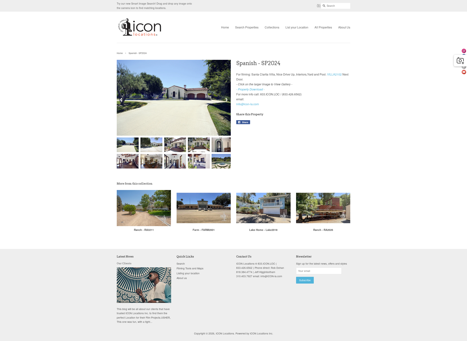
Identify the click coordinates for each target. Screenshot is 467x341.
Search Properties (246, 27)
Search (181, 263)
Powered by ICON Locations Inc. (254, 333)
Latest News (125, 256)
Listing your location (188, 273)
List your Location (296, 27)
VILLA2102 (334, 74)
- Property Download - (250, 89)
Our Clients (124, 263)
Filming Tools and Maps (190, 268)
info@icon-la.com (247, 104)
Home (225, 27)
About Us (344, 27)
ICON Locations (225, 333)
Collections (272, 27)
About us (182, 278)
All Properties (323, 27)
